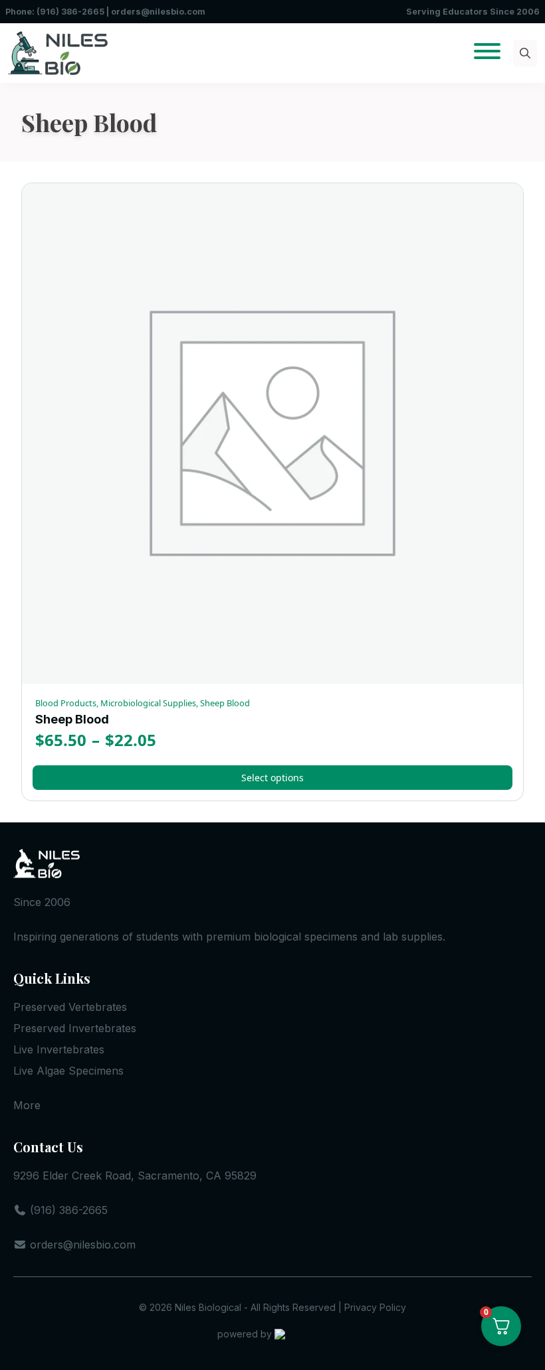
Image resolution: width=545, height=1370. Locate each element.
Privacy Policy (375, 1307)
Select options (272, 777)
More (27, 1105)
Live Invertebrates (58, 1049)
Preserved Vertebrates (70, 1007)
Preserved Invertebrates (74, 1028)
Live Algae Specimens (68, 1070)
